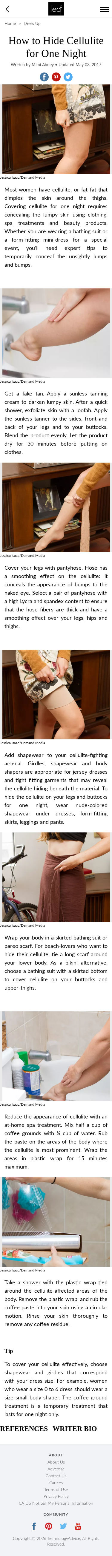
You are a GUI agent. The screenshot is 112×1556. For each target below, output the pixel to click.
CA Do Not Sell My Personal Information (56, 1503)
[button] (44, 76)
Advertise (56, 1469)
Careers (56, 1483)
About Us (56, 1462)
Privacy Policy (56, 1497)
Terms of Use (56, 1490)
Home (10, 24)
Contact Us (56, 1476)
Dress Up (32, 24)
